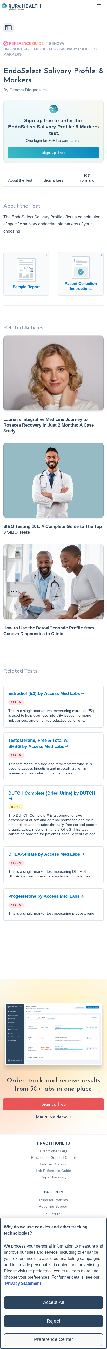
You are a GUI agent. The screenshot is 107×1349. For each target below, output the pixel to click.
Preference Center (53, 1339)
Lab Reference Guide (53, 1171)
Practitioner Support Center (53, 1157)
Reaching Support (53, 1206)
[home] (21, 6)
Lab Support (53, 1213)
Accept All (53, 1302)
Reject (53, 1321)
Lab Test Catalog (54, 1164)
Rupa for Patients (53, 1200)
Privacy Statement (23, 1283)
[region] (53, 1283)
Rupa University (53, 1177)
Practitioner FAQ (53, 1151)
